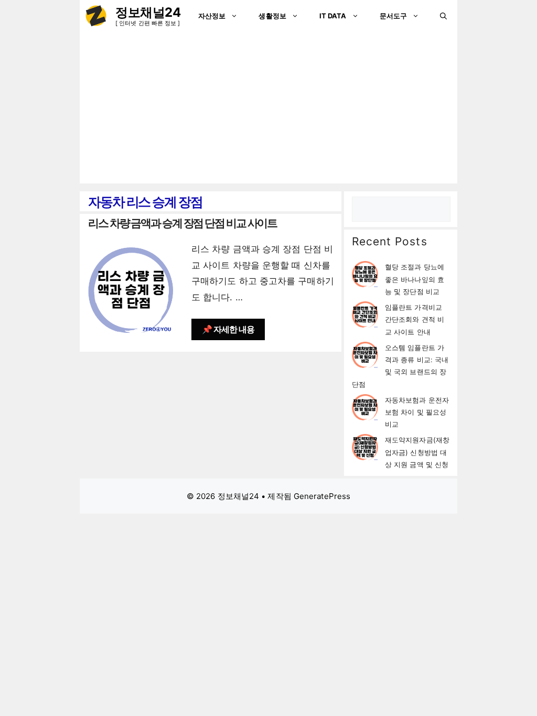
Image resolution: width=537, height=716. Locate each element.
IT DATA (333, 16)
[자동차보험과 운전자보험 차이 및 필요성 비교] (365, 409)
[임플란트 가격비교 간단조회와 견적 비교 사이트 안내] (365, 316)
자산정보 (211, 16)
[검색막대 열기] (443, 15)
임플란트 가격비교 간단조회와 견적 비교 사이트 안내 (414, 319)
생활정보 (272, 16)
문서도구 (393, 16)
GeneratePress (322, 496)
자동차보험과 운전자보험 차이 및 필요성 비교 (417, 412)
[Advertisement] (268, 110)
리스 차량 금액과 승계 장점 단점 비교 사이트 (182, 223)
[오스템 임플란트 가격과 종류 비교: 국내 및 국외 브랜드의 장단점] (365, 357)
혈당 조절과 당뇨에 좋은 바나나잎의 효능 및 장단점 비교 (414, 279)
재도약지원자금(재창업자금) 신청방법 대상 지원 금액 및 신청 (417, 452)
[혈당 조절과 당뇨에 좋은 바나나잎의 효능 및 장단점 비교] (365, 276)
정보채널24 (147, 12)
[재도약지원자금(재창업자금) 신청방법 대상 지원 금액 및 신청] (365, 449)
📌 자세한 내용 (228, 329)
